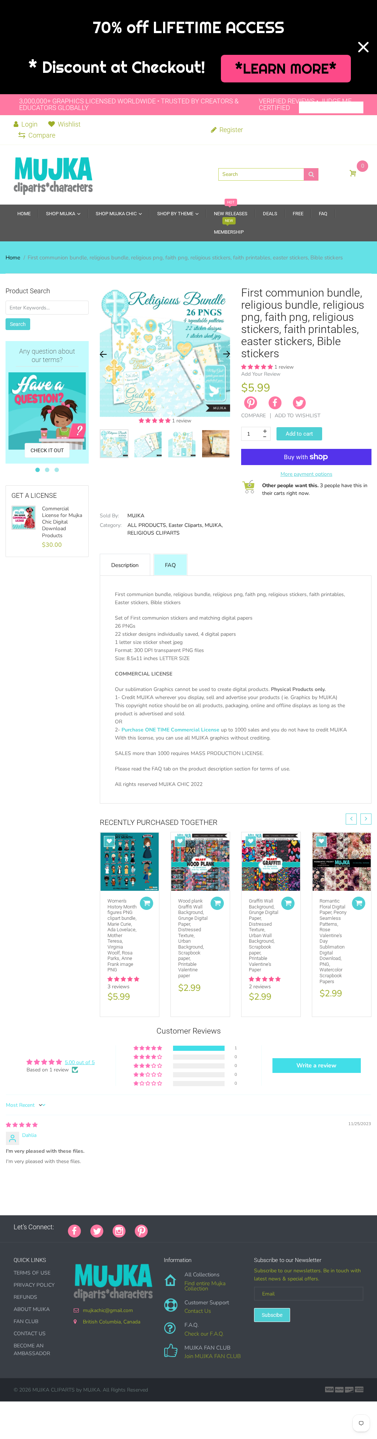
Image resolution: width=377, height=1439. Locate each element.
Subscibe (272, 1315)
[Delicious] (231, 1227)
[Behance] (258, 1227)
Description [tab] (125, 565)
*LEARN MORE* (286, 68)
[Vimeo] (222, 1227)
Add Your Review (261, 374)
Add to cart (299, 433)
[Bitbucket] (194, 1227)
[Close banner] (363, 47)
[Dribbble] (212, 1227)
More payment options (306, 474)
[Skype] (240, 1227)
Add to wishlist (297, 415)
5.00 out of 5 (80, 1062)
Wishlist (69, 124)
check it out (47, 450)
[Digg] (249, 1227)
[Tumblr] (203, 1227)
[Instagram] (119, 1230)
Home (13, 257)
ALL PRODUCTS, (147, 525)
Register (230, 130)
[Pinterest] (141, 1230)
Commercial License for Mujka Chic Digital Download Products (62, 522)
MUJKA (135, 515)
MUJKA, (214, 525)
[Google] (157, 1227)
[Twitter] (299, 403)
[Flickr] (185, 1227)
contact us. (143, 800)
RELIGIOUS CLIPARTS (153, 532)
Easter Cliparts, (186, 525)
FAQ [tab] (170, 565)
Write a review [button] (316, 1065)
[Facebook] (275, 403)
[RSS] (176, 1227)
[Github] (166, 1227)
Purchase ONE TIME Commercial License (170, 729)
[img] (22, 1124)
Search (18, 324)
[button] (155, 420)
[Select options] (147, 903)
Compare (41, 135)
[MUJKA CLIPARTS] (53, 174)
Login (29, 124)
